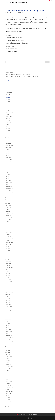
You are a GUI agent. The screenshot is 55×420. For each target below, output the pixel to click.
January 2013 (8, 333)
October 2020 (8, 143)
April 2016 (8, 252)
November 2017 (9, 213)
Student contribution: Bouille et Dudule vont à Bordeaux (18, 74)
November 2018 (9, 188)
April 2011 (8, 377)
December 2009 (9, 408)
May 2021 (8, 128)
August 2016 (8, 244)
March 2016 (8, 255)
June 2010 (8, 395)
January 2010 (8, 406)
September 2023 (9, 112)
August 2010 (8, 393)
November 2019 (9, 164)
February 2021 (9, 135)
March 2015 (8, 279)
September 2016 (9, 242)
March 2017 (8, 230)
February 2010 (9, 404)
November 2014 (9, 288)
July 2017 (7, 221)
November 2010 (9, 387)
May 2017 (8, 226)
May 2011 (8, 375)
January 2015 (8, 284)
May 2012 (8, 350)
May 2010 (8, 397)
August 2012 (8, 344)
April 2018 (8, 203)
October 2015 (8, 265)
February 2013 (9, 331)
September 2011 (9, 366)
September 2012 (9, 341)
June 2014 (8, 298)
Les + (7, 88)
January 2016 (8, 259)
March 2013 (8, 329)
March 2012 (8, 354)
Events (7, 86)
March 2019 (8, 180)
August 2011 (8, 368)
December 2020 (9, 139)
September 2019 (9, 168)
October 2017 (8, 215)
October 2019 (8, 166)
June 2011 (8, 372)
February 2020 (9, 159)
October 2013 (8, 315)
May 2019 (8, 176)
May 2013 (8, 325)
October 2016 (8, 240)
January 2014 (8, 308)
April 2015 (8, 277)
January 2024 (8, 110)
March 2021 (8, 132)
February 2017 (9, 232)
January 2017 (8, 234)
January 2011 (8, 383)
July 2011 (7, 370)
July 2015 (7, 271)
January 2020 (8, 161)
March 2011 (8, 379)
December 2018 (9, 186)
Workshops (8, 94)
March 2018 (8, 205)
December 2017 (9, 211)
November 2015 (9, 263)
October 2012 (8, 339)
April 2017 (8, 228)
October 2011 (8, 364)
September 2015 (9, 267)
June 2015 (8, 273)
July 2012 (7, 346)
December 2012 (9, 335)
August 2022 (8, 118)
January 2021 (8, 137)
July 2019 (7, 172)
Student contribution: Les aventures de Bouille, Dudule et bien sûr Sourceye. (22, 76)
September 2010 (9, 391)
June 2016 (8, 248)
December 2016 (9, 236)
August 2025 (8, 106)
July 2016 (7, 246)
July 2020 (7, 149)
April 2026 (8, 101)
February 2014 (9, 306)
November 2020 (9, 141)
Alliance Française (10, 12)
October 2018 (8, 190)
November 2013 (9, 312)
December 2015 (9, 261)
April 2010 (8, 399)
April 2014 (8, 302)
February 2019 (9, 182)
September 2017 (9, 217)
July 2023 (7, 114)
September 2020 (9, 145)
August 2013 (8, 319)
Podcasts (8, 90)
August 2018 (8, 195)
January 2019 (8, 184)
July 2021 (7, 126)
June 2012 (8, 348)
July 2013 (7, 321)
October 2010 (8, 389)
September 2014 (9, 292)
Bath (50, 0)
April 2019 (8, 178)
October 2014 (8, 290)
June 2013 (8, 323)
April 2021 (8, 130)
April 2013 (8, 327)
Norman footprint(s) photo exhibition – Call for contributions (19, 70)
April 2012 (8, 352)
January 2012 (8, 358)
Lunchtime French (9, 72)
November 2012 (9, 337)
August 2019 (8, 170)
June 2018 (8, 199)
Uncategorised (9, 92)
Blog (23, 12)
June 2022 (8, 120)
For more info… (9, 25)
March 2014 (8, 304)
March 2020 (8, 157)
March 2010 (8, 401)
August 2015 (8, 269)
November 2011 (9, 362)
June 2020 (8, 151)
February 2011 (9, 381)
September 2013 (9, 317)
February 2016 (9, 257)
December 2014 (9, 286)
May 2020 (8, 153)
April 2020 (8, 155)
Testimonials (23, 414)
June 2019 (8, 174)
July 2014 (7, 296)
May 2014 (8, 300)
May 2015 (8, 275)
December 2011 (9, 360)
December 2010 (9, 385)
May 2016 (8, 250)
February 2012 (9, 356)
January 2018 (8, 209)
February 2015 (9, 281)
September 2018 (9, 192)
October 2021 (8, 124)
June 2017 (8, 224)
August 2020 (8, 147)
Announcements (9, 81)
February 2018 (9, 207)
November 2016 (9, 238)
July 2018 (7, 197)
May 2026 (8, 99)
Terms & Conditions (32, 414)
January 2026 (8, 103)
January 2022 (8, 122)
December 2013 (9, 310)
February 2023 (9, 116)
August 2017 (8, 219)
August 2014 (8, 294)
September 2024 (9, 108)
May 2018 (8, 201)
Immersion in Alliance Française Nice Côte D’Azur (16, 68)
